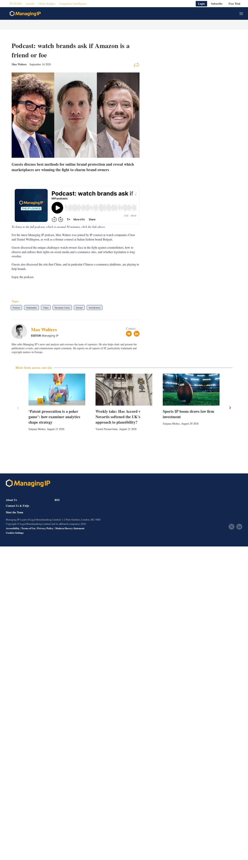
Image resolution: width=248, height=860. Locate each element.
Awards (30, 4)
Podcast (16, 307)
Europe (79, 307)
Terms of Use (28, 528)
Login (201, 4)
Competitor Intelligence (73, 4)
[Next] (229, 408)
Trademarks (31, 307)
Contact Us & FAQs (17, 505)
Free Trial (234, 4)
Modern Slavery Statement (69, 528)
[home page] (25, 13)
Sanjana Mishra (36, 429)
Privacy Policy (45, 528)
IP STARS (16, 4)
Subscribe (216, 4)
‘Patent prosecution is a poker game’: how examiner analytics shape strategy (54, 416)
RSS (57, 500)
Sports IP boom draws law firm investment (188, 414)
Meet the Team (14, 512)
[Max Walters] (21, 331)
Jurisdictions (94, 307)
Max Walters (44, 329)
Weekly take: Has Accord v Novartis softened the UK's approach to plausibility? (118, 416)
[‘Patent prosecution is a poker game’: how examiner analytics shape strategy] (56, 390)
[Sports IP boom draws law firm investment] (191, 390)
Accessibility (13, 528)
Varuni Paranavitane (107, 429)
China (45, 307)
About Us (11, 500)
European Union (62, 307)
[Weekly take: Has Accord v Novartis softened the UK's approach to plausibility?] (124, 390)
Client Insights (46, 4)
